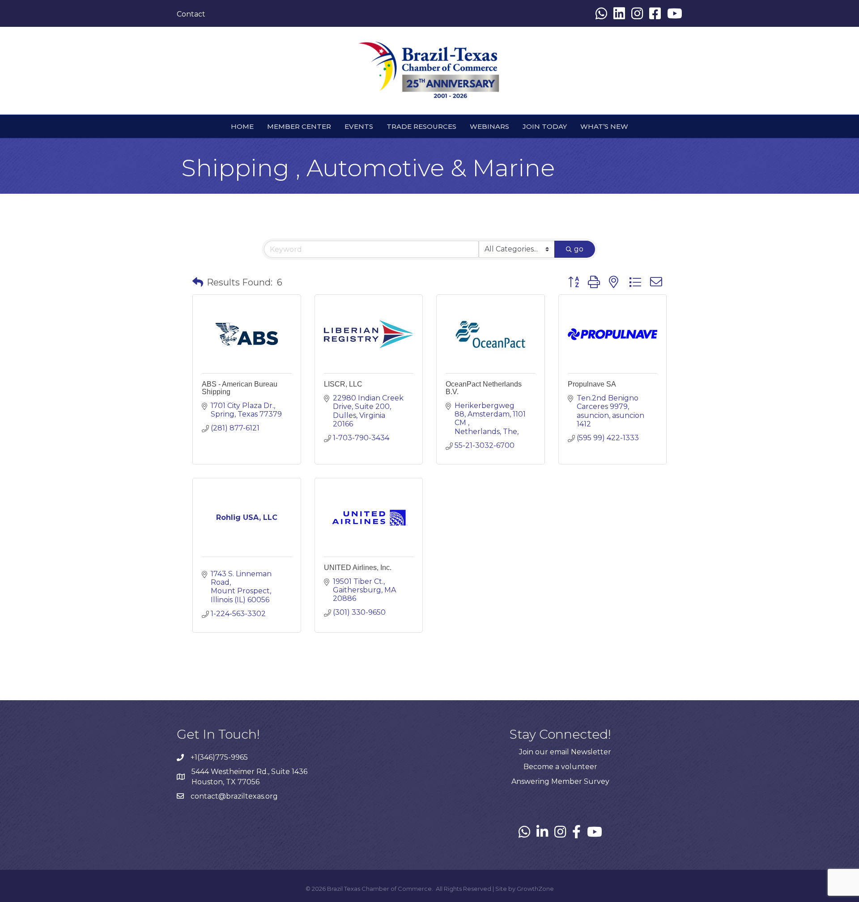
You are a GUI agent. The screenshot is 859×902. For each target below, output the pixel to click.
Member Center (299, 126)
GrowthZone (535, 888)
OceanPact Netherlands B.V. (484, 388)
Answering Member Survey (560, 781)
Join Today (545, 126)
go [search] (578, 249)
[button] (197, 282)
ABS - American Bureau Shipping (239, 388)
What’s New (604, 126)
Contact (191, 14)
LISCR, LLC (343, 384)
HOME (242, 126)
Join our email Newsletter (565, 752)
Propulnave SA (592, 384)
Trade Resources (421, 126)
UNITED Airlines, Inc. (357, 567)
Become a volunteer (560, 766)
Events (358, 126)
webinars (489, 126)
